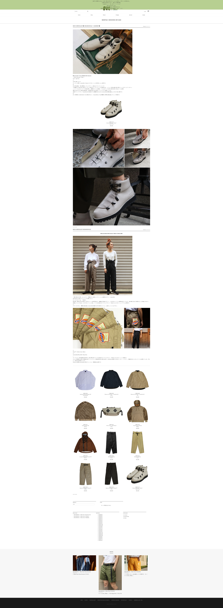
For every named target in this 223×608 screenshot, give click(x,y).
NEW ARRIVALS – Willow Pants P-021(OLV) (81, 516)
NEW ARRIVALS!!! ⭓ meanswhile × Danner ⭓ (86, 26)
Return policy (124, 600)
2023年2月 (100, 517)
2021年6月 (100, 529)
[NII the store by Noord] (110, 12)
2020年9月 (100, 536)
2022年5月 (100, 520)
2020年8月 (100, 537)
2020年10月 (100, 535)
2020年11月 (100, 534)
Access (86, 600)
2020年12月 (100, 532)
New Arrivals (126, 516)
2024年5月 (100, 515)
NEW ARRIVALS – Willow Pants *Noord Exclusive (82, 514)
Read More (75, 494)
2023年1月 (100, 518)
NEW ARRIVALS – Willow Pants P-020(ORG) (81, 517)
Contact (130, 600)
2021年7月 (100, 528)
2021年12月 (100, 524)
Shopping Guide (92, 600)
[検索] (87, 11)
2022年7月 (100, 519)
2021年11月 (100, 525)
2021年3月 (100, 531)
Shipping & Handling (115, 600)
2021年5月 (100, 530)
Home (82, 600)
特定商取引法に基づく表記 (138, 600)
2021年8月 (100, 526)
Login (145, 11)
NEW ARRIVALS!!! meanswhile (82, 229)
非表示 (121, 8)
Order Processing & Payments (103, 600)
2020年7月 (100, 539)
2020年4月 (100, 540)
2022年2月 (100, 523)
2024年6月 (100, 514)
